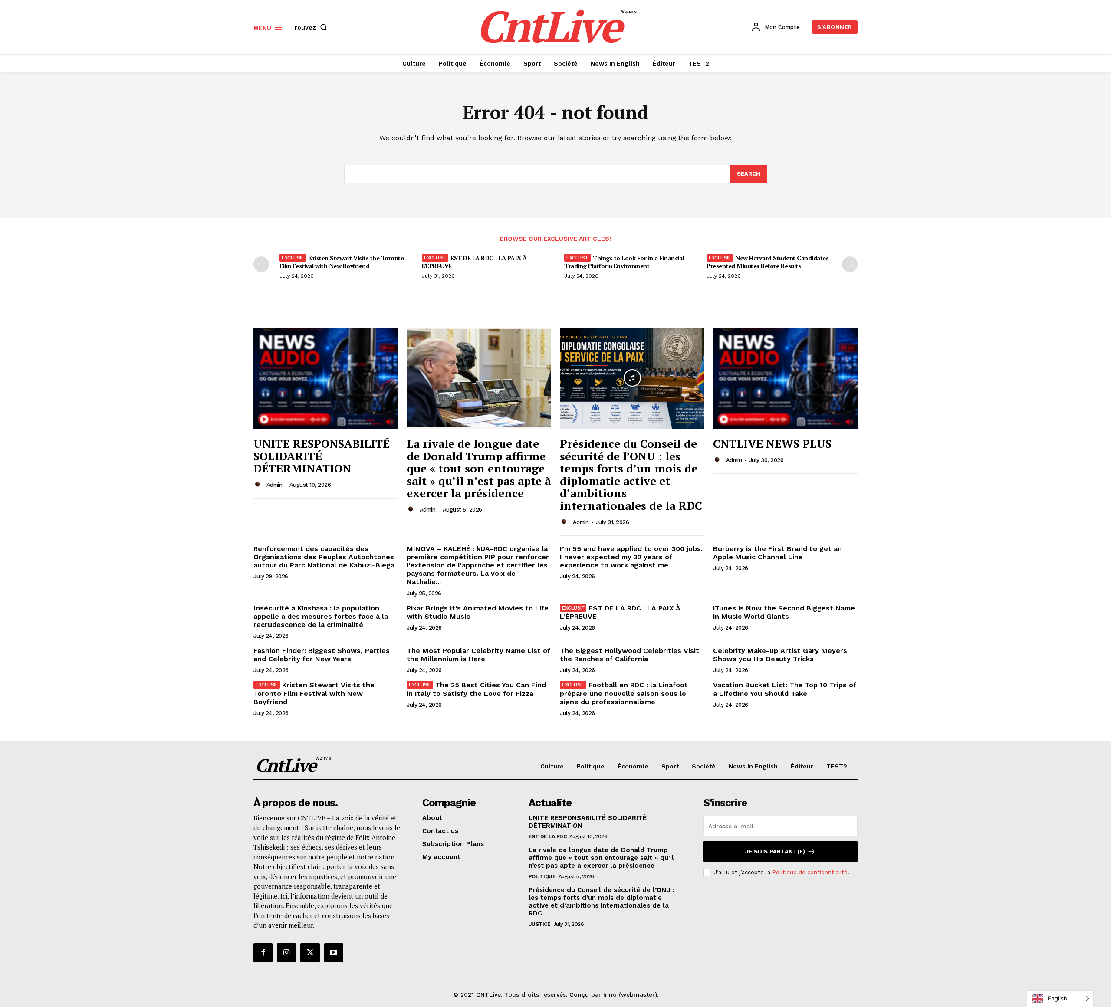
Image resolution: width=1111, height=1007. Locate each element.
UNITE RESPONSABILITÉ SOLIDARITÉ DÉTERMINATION (321, 456)
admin (274, 485)
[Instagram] (286, 952)
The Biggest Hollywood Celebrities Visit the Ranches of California (629, 654)
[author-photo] (259, 484)
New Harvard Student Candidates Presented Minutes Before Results (767, 262)
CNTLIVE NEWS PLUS (772, 443)
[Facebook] (263, 952)
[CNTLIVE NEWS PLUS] (785, 378)
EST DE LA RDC (548, 836)
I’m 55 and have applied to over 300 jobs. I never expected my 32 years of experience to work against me (631, 557)
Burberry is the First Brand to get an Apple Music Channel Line (777, 553)
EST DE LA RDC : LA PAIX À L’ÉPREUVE (474, 262)
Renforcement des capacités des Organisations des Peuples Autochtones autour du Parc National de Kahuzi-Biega (323, 557)
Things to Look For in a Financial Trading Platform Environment (624, 262)
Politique (542, 876)
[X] (309, 952)
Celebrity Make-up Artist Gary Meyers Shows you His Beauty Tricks (780, 654)
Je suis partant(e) (775, 851)
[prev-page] (261, 264)
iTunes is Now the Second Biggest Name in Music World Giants (784, 612)
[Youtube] (333, 952)
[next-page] (850, 264)
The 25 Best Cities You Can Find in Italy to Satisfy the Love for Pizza (476, 689)
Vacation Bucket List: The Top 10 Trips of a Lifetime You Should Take (784, 689)
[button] (311, 27)
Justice (540, 924)
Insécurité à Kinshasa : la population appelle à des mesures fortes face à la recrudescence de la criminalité (320, 616)
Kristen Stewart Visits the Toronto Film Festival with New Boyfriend (341, 262)
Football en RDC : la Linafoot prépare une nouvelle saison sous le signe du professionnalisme (624, 693)
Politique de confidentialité (810, 872)
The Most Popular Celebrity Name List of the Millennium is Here (478, 654)
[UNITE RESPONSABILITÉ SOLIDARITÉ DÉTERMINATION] (325, 378)
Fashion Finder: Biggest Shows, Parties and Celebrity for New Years (321, 654)
